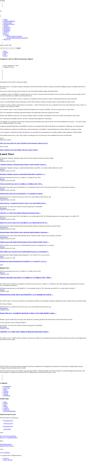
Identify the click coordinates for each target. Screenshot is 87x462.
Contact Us (6, 409)
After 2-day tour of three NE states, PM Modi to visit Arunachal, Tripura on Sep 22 (24, 143)
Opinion (5, 406)
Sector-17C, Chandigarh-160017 (9, 437)
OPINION (6, 32)
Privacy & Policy (8, 460)
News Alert (6, 388)
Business (5, 52)
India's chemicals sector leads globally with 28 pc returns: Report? (19, 150)
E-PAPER (6, 35)
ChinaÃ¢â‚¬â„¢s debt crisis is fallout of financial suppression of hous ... (20, 213)
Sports (1, 159)
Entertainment (3, 198)
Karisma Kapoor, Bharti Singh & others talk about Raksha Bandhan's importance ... (24, 232)
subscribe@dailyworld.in (6, 446)
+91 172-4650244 (5, 452)
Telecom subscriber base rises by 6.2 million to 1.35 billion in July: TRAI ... (21, 184)
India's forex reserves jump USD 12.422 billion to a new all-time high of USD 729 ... (24, 222)
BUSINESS (6, 29)
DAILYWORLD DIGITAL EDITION (17, 38)
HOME (5, 19)
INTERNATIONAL (9, 24)
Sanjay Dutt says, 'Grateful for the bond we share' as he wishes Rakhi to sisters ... (23, 203)
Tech (4, 54)
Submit (18, 48)
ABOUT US (6, 39)
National (2, 169)
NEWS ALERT (7, 22)
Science (5, 55)
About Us (6, 408)
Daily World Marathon (9, 411)
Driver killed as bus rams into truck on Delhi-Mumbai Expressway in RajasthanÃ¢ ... (24, 251)
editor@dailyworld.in (5, 444)
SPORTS (5, 25)
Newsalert (2, 217)
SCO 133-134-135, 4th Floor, (8, 436)
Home (5, 51)
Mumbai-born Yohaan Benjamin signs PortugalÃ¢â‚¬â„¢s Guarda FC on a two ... (23, 261)
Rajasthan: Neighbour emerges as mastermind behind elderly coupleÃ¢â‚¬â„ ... (23, 174)
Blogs (5, 405)
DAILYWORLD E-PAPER (14, 36)
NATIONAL (6, 27)
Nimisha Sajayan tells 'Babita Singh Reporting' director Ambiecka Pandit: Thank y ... (24, 242)
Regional (5, 392)
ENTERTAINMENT (9, 21)
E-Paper (5, 403)
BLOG (5, 33)
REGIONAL (7, 30)
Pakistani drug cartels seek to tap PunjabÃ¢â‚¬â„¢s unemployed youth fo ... (22, 193)
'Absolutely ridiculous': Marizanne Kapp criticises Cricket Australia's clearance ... (23, 164)
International (3, 208)
